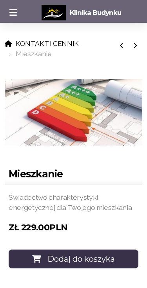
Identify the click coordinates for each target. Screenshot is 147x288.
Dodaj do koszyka (81, 259)
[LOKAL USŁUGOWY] (121, 45)
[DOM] (135, 45)
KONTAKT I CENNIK (47, 43)
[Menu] (13, 12)
